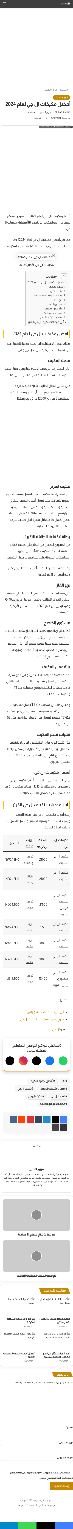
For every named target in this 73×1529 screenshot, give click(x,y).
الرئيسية (64, 89)
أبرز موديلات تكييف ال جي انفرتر (46, 321)
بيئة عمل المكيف (53, 308)
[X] (36, 1060)
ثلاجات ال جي (58, 1096)
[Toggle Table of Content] (62, 276)
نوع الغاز (57, 299)
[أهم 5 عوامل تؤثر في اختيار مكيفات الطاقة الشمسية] (54, 1341)
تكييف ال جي (25, 1088)
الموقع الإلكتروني (65, 1457)
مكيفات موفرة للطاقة (52, 1103)
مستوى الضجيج (54, 304)
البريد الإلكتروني (65, 1442)
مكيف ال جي (35, 1096)
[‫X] (55, 1119)
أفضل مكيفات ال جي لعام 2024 (45, 282)
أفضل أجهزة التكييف (41, 1080)
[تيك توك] (9, 1060)
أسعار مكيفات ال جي (51, 317)
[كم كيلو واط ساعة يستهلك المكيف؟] (19, 1306)
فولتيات (22, 1500)
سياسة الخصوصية (25, 1505)
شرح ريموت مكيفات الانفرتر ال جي (42, 1019)
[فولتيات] (65, 3)
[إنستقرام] (23, 1060)
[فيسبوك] (49, 1060)
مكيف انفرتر (56, 291)
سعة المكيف (56, 286)
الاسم (69, 1427)
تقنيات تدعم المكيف (51, 313)
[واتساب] (63, 1060)
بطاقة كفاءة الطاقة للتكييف (48, 295)
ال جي (56, 1029)
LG (63, 1080)
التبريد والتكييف (51, 89)
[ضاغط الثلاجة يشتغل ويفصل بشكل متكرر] (54, 1306)
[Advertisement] (36, 47)
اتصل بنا (39, 1505)
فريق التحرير (45, 112)
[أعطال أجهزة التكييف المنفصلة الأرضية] (19, 1341)
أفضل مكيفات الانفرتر (52, 1088)
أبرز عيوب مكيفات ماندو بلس (45, 1012)
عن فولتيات (50, 1505)
